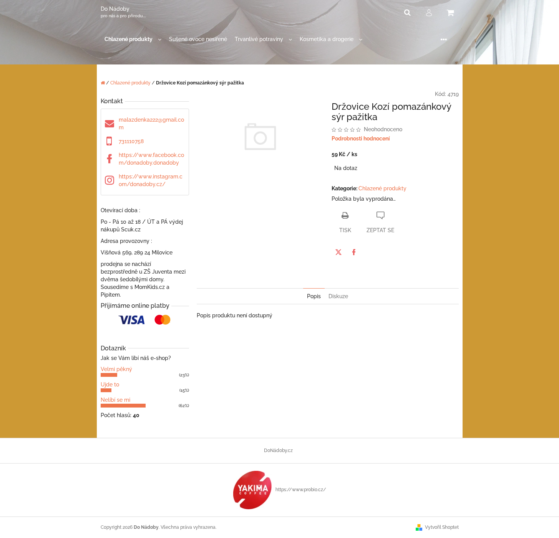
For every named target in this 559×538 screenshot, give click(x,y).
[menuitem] (133, 39)
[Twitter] (338, 252)
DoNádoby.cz (278, 450)
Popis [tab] (314, 296)
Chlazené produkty (382, 188)
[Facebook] (354, 252)
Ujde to (110, 384)
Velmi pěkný (116, 369)
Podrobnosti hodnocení (361, 138)
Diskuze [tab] (338, 296)
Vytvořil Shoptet (442, 527)
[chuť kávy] (252, 489)
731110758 (131, 141)
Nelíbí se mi (115, 400)
